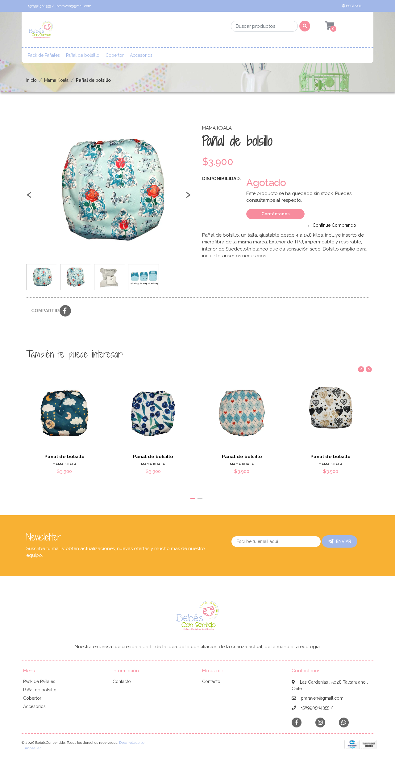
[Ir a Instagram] (320, 722)
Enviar (343, 541)
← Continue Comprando (331, 225)
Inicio (31, 80)
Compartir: (43, 310)
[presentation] (29, 197)
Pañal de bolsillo (82, 55)
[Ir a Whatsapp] (344, 722)
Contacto (122, 681)
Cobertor (115, 55)
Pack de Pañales (44, 55)
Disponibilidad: (221, 178)
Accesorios (141, 55)
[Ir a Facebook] (296, 722)
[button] (353, 6)
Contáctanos (275, 213)
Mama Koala (56, 80)
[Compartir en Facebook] (65, 311)
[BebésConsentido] (41, 31)
